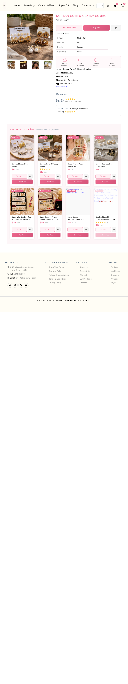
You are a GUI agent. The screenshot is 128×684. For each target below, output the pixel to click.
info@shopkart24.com (26, 278)
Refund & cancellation (59, 275)
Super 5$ (63, 5)
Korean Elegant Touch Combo (21, 165)
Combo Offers (46, 5)
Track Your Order (56, 267)
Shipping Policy (55, 271)
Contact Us (88, 5)
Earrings (114, 267)
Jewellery (29, 5)
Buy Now (96, 28)
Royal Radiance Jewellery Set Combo (76, 218)
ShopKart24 (85, 300)
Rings (113, 283)
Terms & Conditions (57, 279)
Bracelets (115, 275)
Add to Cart (70, 28)
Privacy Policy (55, 283)
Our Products (86, 279)
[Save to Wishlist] (116, 28)
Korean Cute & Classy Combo (49, 165)
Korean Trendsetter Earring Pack (104, 165)
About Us (84, 267)
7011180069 (17, 274)
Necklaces (115, 271)
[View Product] (30, 176)
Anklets (114, 279)
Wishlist (83, 275)
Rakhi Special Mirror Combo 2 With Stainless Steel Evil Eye (50, 218)
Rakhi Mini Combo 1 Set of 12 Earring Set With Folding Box (21, 218)
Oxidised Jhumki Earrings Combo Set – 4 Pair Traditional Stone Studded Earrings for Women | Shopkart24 (105, 218)
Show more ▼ (61, 87)
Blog (75, 5)
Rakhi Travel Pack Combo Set (75, 165)
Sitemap (83, 283)
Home (16, 5)
